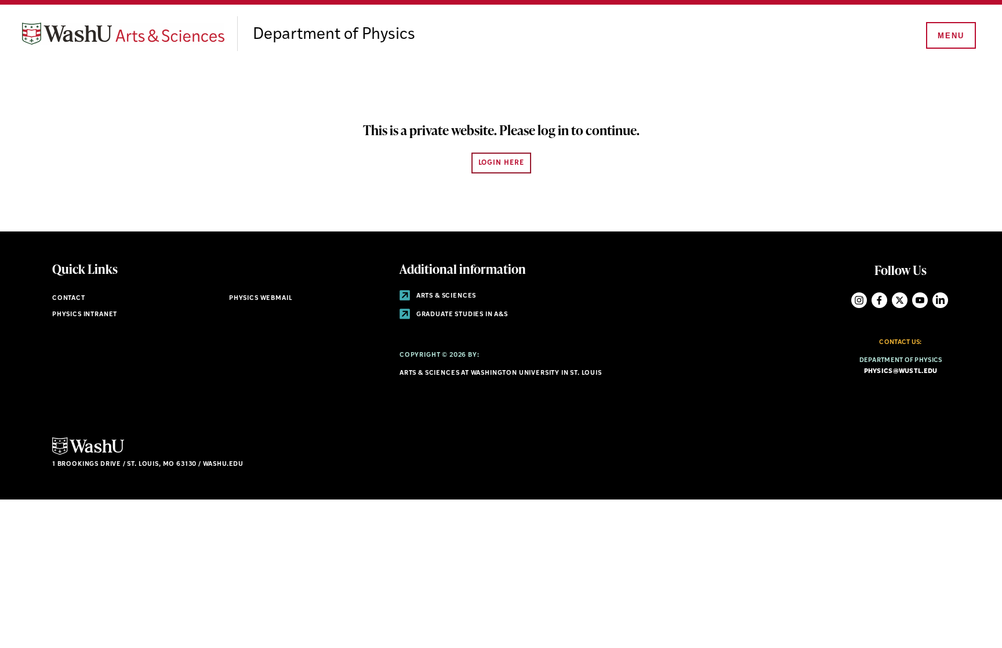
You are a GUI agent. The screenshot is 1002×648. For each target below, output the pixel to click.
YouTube (920, 300)
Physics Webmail (260, 298)
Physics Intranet (84, 315)
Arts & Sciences (445, 296)
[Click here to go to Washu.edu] (88, 453)
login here (501, 163)
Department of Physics (334, 35)
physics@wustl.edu (901, 371)
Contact (68, 298)
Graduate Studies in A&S (461, 315)
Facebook (879, 300)
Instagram (859, 300)
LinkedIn (940, 300)
